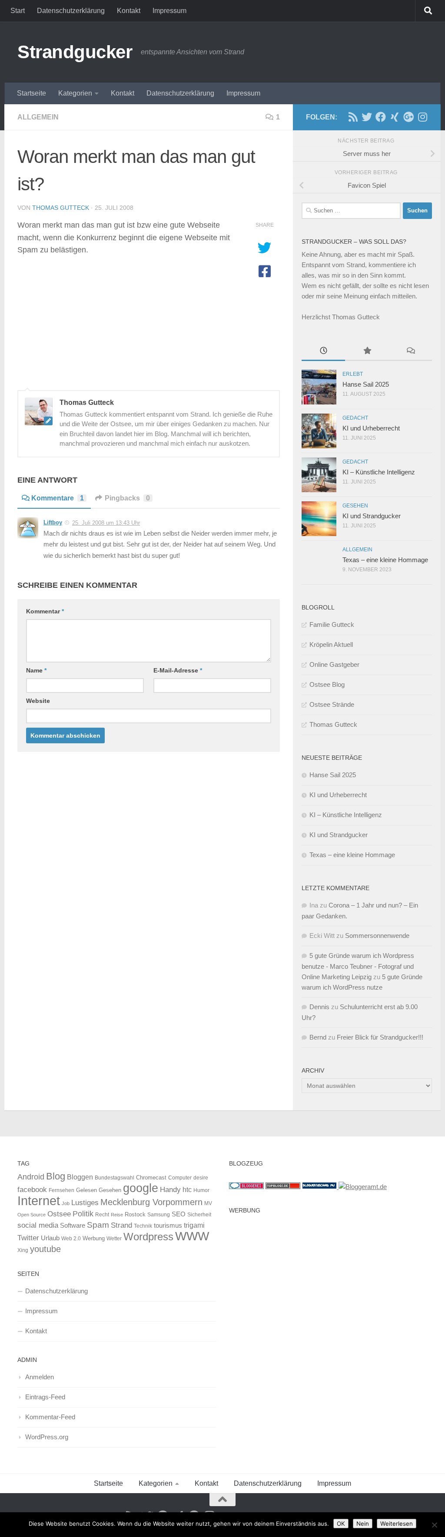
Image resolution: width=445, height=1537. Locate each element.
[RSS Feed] (353, 117)
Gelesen (86, 1190)
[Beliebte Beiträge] (367, 351)
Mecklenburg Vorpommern (151, 1202)
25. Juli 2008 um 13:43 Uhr (106, 523)
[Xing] (394, 117)
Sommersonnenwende (377, 935)
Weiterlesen (396, 1523)
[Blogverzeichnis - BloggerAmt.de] (363, 1186)
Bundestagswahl (114, 1178)
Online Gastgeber (334, 664)
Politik (83, 1213)
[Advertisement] (328, 1279)
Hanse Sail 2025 (365, 384)
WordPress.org (46, 1437)
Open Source (31, 1214)
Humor (201, 1190)
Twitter (28, 1237)
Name (36, 670)
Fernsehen (61, 1190)
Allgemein (38, 117)
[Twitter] (367, 117)
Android (30, 1177)
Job (66, 1203)
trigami (194, 1225)
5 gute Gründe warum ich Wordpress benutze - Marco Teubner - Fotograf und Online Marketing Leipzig (358, 966)
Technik (143, 1226)
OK (341, 1523)
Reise (117, 1214)
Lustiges (85, 1203)
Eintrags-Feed (45, 1397)
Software (72, 1225)
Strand (121, 1225)
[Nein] (434, 1524)
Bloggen (80, 1177)
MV (208, 1203)
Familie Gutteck (331, 624)
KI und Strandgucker (371, 516)
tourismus (168, 1225)
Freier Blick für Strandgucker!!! (380, 1037)
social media (37, 1225)
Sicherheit (199, 1215)
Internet (38, 1200)
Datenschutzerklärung (71, 10)
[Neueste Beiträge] (323, 351)
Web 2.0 (71, 1239)
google (140, 1188)
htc (187, 1189)
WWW (192, 1236)
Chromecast (151, 1177)
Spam (98, 1224)
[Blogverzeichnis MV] (320, 1186)
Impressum (169, 10)
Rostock (135, 1214)
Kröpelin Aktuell (331, 644)
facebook (32, 1189)
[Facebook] (380, 117)
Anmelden (39, 1377)
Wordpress (148, 1236)
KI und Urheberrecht (371, 428)
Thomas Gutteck (60, 207)
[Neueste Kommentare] (410, 351)
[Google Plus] (408, 117)
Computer (180, 1178)
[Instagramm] (422, 117)
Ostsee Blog (327, 684)
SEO (179, 1214)
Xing (22, 1250)
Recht (102, 1215)
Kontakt (128, 10)
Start (17, 10)
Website (38, 700)
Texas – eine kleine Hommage (385, 559)
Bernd (317, 1037)
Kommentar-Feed (50, 1417)
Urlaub (50, 1238)
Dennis (319, 1006)
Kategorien (75, 93)
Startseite (31, 93)
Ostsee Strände (331, 704)
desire (200, 1178)
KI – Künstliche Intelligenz (378, 472)
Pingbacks (127, 498)
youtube (45, 1249)
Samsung (158, 1215)
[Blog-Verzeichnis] (246, 1186)
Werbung (94, 1238)
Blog (55, 1176)
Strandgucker (74, 52)
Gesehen (355, 506)
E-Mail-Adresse (177, 670)
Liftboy (52, 522)
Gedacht (355, 418)
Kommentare (57, 498)
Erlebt (352, 374)
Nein (362, 1523)
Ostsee (59, 1213)
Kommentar (45, 611)
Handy (170, 1189)
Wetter (114, 1239)
